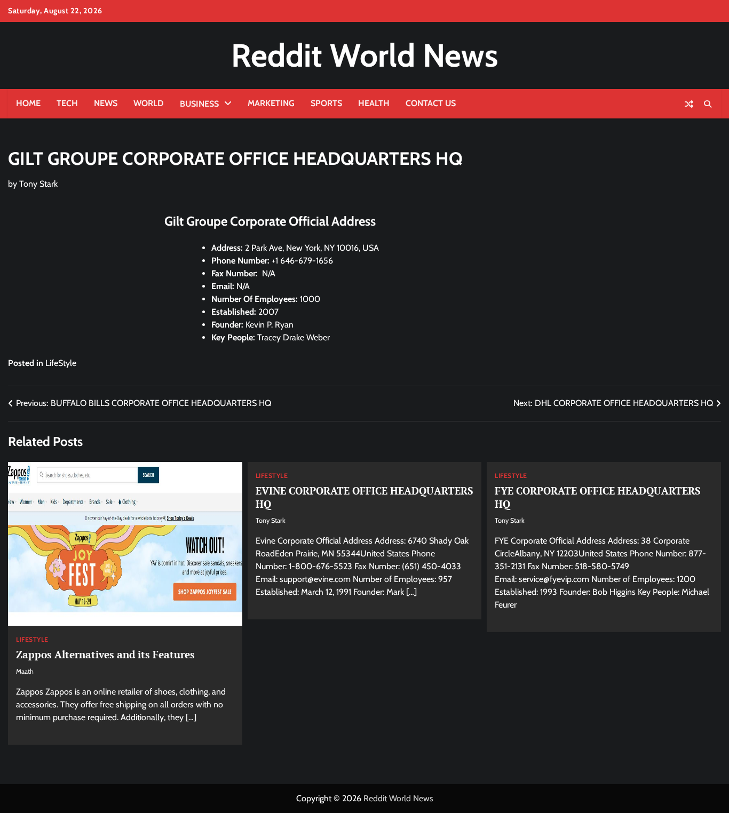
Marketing (271, 103)
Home (28, 103)
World (148, 103)
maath (25, 671)
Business (199, 104)
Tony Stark (38, 184)
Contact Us (431, 103)
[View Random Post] (689, 104)
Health (374, 103)
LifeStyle (60, 363)
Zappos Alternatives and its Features (105, 654)
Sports (326, 103)
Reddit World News (364, 55)
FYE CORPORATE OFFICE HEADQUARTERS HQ (598, 497)
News (105, 103)
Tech (67, 103)
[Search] (708, 104)
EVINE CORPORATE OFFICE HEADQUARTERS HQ (364, 497)
